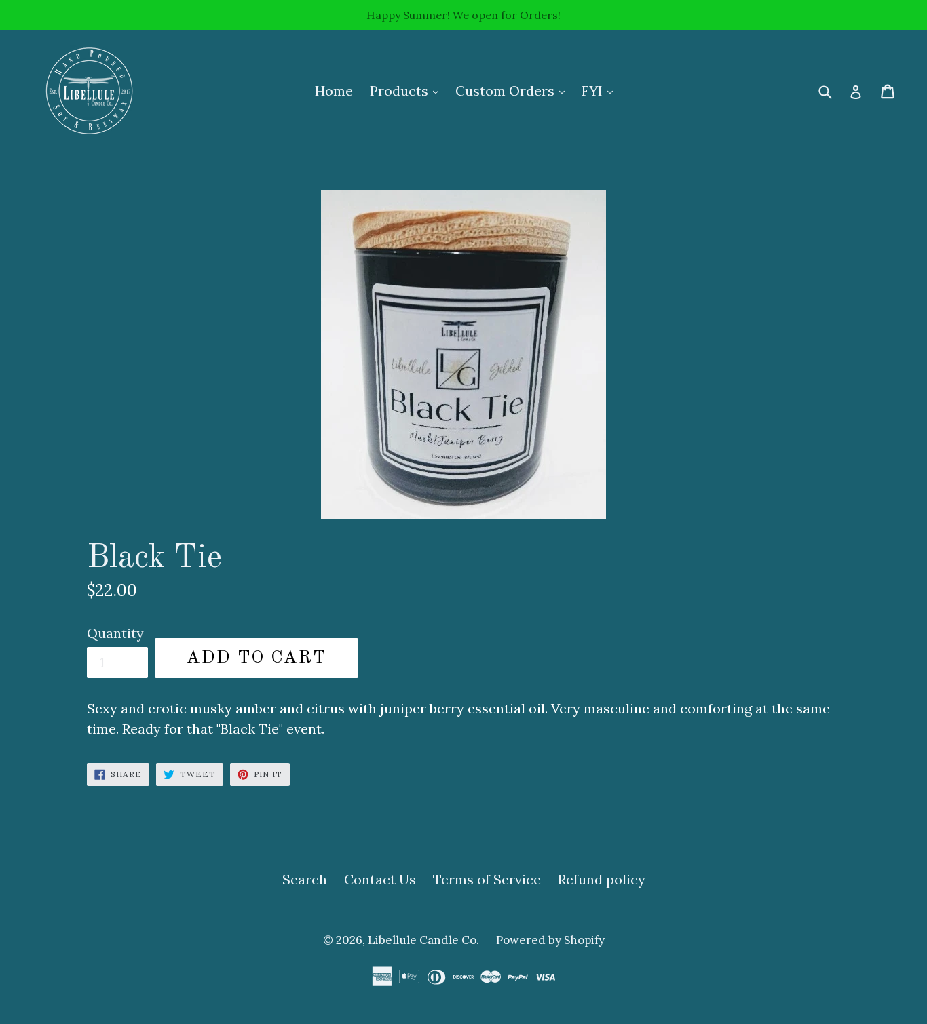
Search (304, 879)
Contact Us (380, 879)
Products (407, 90)
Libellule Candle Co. (423, 939)
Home (334, 90)
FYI (601, 90)
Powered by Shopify (550, 939)
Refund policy (601, 879)
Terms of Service (487, 879)
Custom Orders (513, 90)
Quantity (115, 633)
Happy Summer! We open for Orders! (463, 15)
